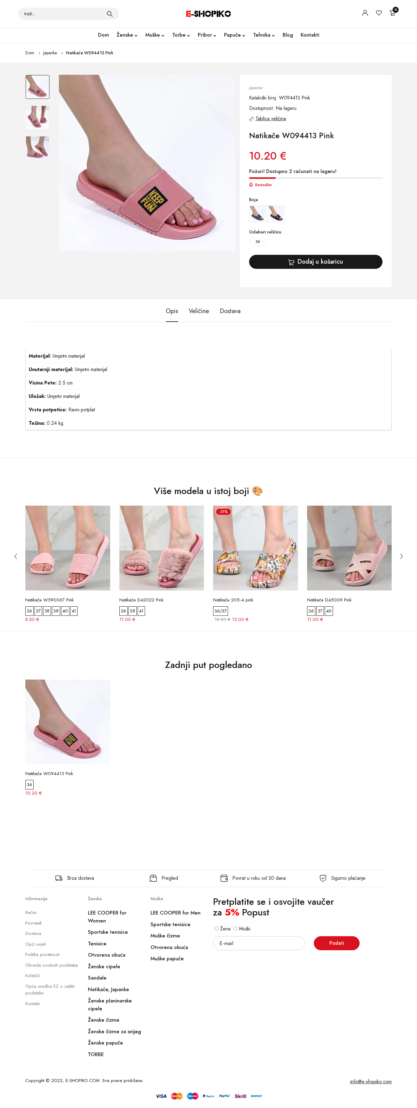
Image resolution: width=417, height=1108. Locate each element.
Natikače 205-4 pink (233, 600)
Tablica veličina (271, 118)
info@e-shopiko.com (371, 1081)
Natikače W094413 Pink (89, 53)
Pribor (205, 34)
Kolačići (32, 975)
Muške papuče (167, 958)
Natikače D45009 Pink (329, 600)
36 (258, 241)
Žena (224, 928)
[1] (110, 14)
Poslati (336, 943)
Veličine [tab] (199, 311)
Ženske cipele (104, 966)
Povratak (33, 923)
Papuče (232, 34)
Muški (244, 928)
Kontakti (310, 34)
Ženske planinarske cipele (110, 1004)
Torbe (179, 34)
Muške (152, 34)
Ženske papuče (105, 1042)
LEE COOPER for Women (107, 916)
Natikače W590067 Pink (49, 600)
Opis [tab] (172, 311)
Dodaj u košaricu (320, 261)
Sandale (97, 977)
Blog (288, 34)
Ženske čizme (103, 1019)
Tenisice (97, 943)
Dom (103, 34)
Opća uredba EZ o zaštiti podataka (49, 990)
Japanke (50, 53)
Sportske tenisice (108, 932)
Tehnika (261, 34)
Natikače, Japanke (108, 989)
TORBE (96, 1054)
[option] (37, 90)
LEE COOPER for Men (175, 912)
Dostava (33, 933)
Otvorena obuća (106, 954)
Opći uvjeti (35, 944)
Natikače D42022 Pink (141, 600)
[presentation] (15, 555)
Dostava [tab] (230, 311)
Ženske (125, 34)
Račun (31, 912)
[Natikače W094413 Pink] (147, 163)
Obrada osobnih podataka (51, 965)
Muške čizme (165, 935)
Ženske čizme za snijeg (114, 1031)
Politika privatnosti (42, 954)
